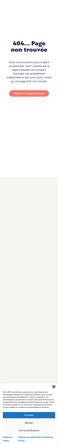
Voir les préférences (29, 430)
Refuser (29, 422)
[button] (53, 386)
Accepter (29, 415)
